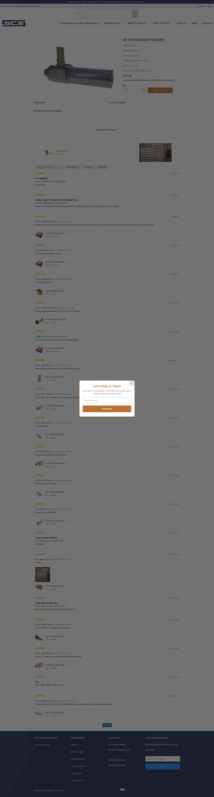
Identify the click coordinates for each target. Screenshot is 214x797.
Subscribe (107, 409)
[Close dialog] (132, 383)
